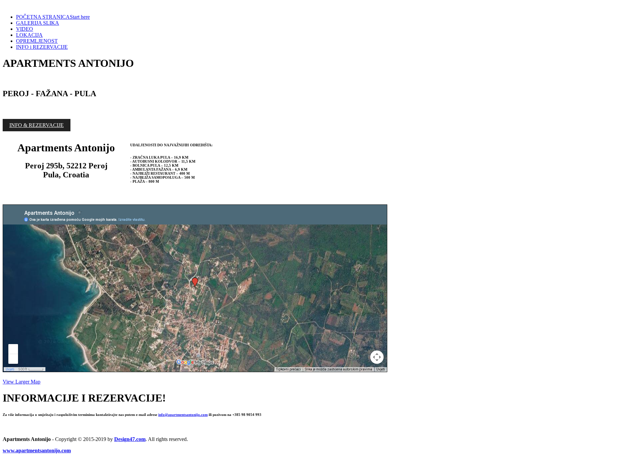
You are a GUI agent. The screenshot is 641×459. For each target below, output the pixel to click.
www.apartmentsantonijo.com (37, 450)
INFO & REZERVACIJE (36, 125)
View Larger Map (21, 382)
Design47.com (130, 439)
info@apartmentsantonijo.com (183, 415)
